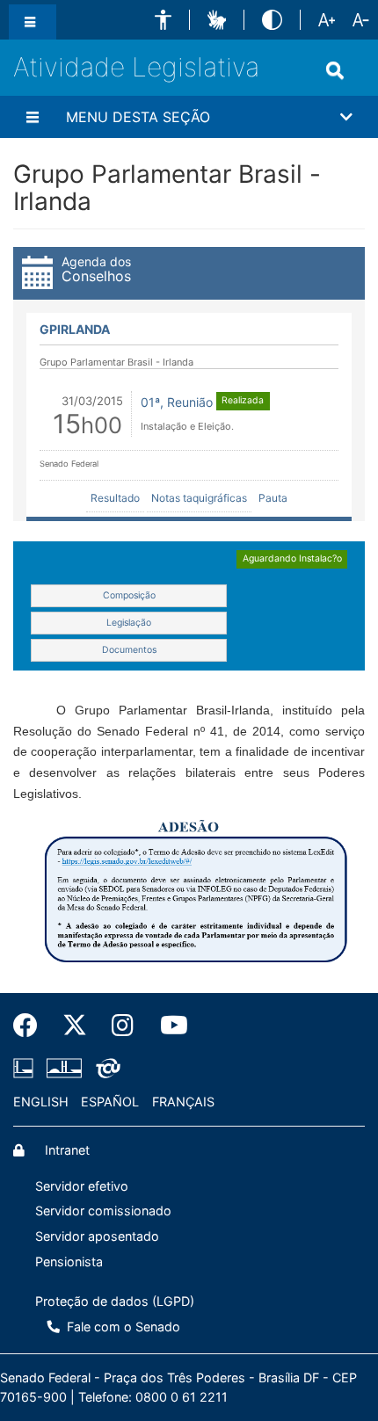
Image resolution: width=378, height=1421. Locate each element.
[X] (74, 1025)
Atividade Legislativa (136, 67)
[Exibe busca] (338, 70)
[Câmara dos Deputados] (26, 1068)
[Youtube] (166, 1025)
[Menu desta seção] (35, 117)
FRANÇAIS (183, 1101)
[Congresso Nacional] (64, 1068)
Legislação (128, 622)
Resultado (115, 497)
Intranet (65, 1149)
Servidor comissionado (103, 1210)
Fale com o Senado (121, 1326)
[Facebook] (31, 1025)
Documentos (129, 650)
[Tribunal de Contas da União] (105, 1068)
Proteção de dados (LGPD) (114, 1301)
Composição (129, 595)
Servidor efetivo (81, 1185)
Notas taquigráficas (199, 497)
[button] (163, 20)
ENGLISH (41, 1101)
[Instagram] (124, 1025)
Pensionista (69, 1261)
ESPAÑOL (110, 1101)
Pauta (272, 497)
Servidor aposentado (97, 1236)
